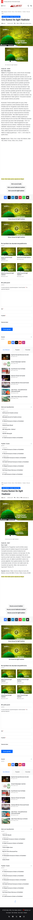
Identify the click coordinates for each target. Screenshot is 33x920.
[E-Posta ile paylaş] (27, 197)
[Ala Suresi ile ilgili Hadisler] (24, 251)
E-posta (3, 315)
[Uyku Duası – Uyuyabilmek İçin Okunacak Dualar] (6, 392)
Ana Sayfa (8, 912)
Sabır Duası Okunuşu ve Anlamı (19, 396)
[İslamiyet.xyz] (16, 5)
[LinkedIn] (12, 197)
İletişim (25, 912)
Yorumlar (27, 349)
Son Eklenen (6, 349)
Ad (2, 309)
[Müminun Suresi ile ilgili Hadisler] (8, 267)
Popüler (17, 349)
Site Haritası (14, 912)
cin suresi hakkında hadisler (16, 187)
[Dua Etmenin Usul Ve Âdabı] (6, 371)
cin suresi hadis (16, 184)
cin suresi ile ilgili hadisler (16, 190)
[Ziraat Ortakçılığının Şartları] (6, 364)
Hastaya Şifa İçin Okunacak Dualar (20, 382)
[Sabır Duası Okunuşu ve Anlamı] (6, 399)
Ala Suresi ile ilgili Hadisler (24, 257)
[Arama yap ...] (31, 6)
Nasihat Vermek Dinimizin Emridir (20, 354)
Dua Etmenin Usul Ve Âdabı (18, 368)
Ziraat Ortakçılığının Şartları (18, 361)
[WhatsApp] (23, 197)
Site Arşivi (20, 912)
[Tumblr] (16, 197)
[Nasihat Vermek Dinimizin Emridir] (6, 357)
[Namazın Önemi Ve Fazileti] (6, 378)
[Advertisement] (16, 26)
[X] (9, 197)
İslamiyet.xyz (27, 910)
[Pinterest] (20, 197)
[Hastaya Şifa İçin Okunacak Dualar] (6, 385)
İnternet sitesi (4, 322)
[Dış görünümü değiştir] (28, 6)
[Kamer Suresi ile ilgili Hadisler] (8, 251)
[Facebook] (5, 197)
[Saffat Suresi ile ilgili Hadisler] (24, 267)
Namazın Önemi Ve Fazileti (18, 375)
